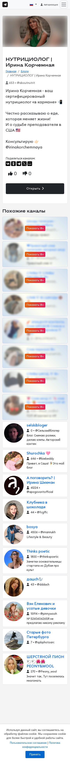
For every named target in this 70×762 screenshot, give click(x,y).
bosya (32, 527)
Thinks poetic (38, 551)
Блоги (25, 71)
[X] (24, 163)
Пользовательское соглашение (28, 742)
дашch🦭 (35, 579)
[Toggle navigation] (64, 4)
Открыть (33, 188)
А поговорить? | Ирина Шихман (41, 480)
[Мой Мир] (29, 163)
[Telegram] (19, 163)
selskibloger (37, 425)
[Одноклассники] (13, 163)
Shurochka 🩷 (38, 453)
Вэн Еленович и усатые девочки (41, 606)
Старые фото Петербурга (39, 635)
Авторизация (50, 5)
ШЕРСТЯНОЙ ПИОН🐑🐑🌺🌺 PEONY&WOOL (45, 661)
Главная (11, 71)
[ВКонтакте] (8, 163)
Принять (35, 754)
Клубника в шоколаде (37, 505)
